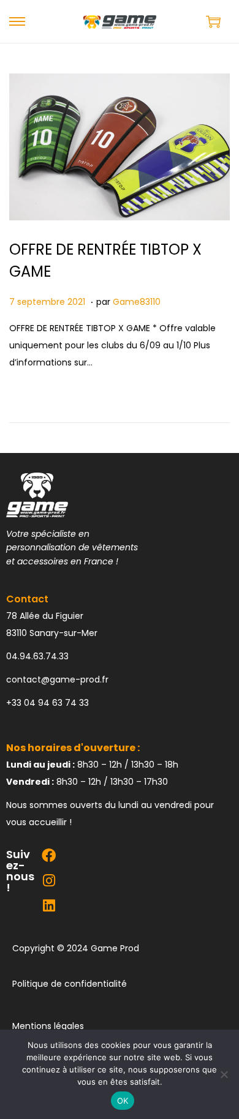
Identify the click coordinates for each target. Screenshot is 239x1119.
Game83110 (137, 302)
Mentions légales (48, 1026)
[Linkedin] (48, 905)
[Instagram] (48, 880)
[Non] (224, 1074)
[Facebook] (48, 855)
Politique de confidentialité (69, 984)
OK (123, 1101)
